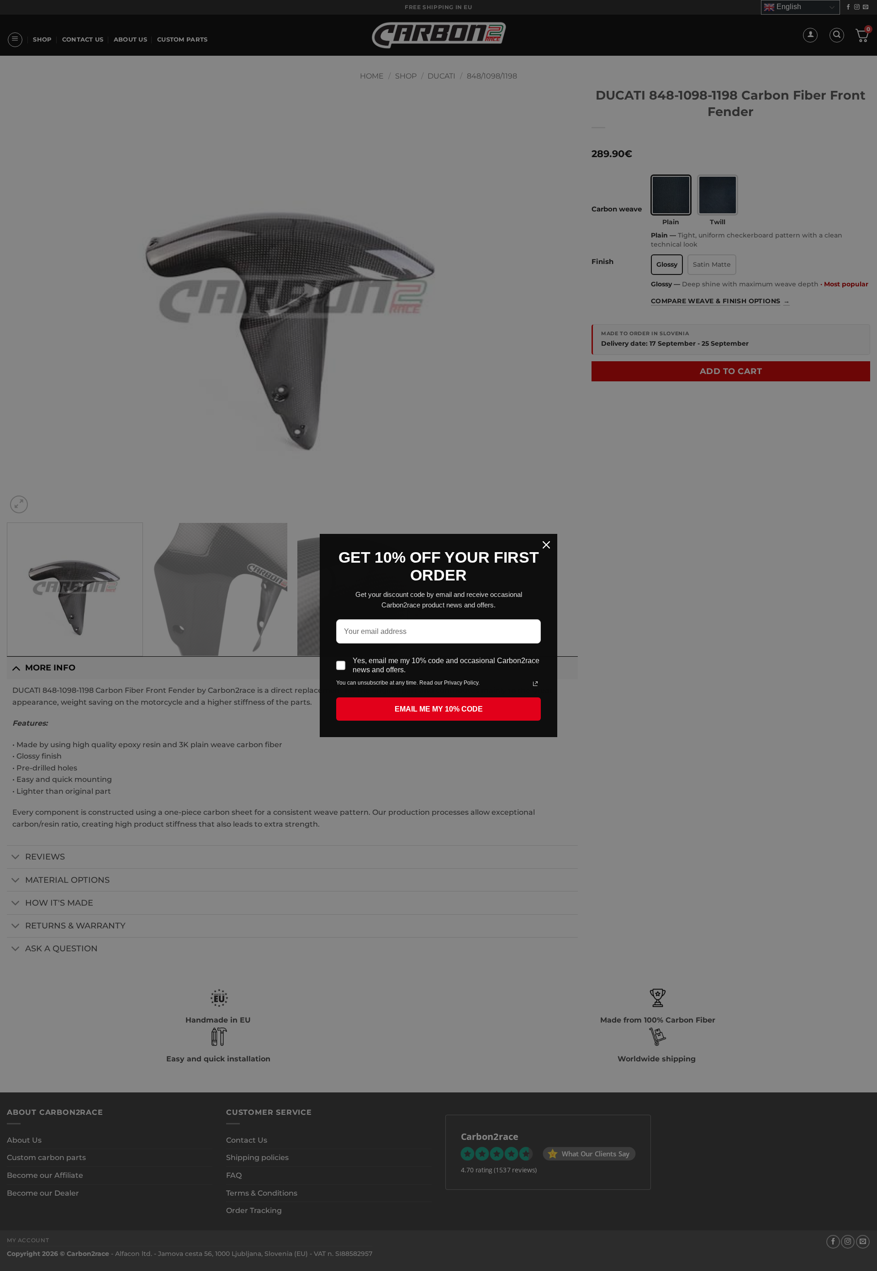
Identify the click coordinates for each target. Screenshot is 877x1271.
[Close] (546, 545)
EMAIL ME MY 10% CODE (439, 709)
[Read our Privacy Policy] (535, 683)
